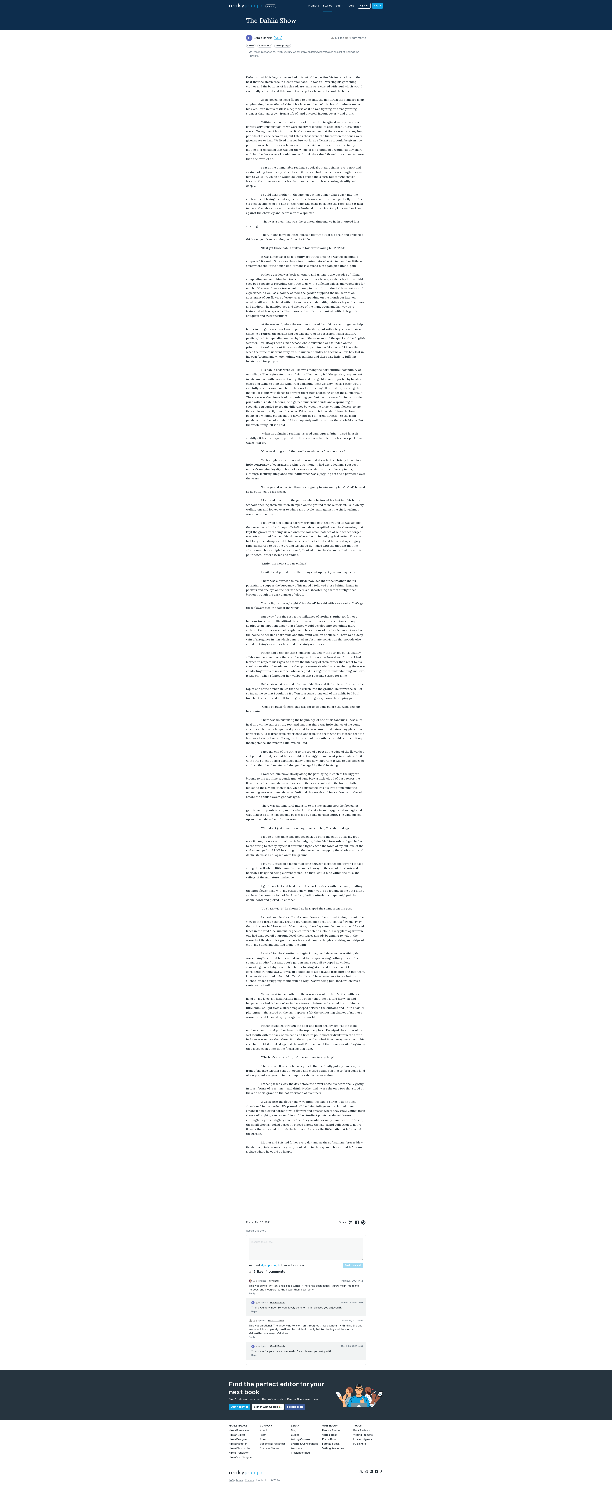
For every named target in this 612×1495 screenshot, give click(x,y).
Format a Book (330, 1443)
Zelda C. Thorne (276, 1320)
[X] (361, 1471)
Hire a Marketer (238, 1443)
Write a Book (329, 1434)
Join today (238, 1406)
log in (276, 1265)
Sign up (364, 5)
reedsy (246, 6)
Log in (377, 5)
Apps (269, 6)
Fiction (250, 46)
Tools (350, 5)
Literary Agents (362, 1439)
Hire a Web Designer (241, 1457)
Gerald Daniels (277, 1302)
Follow (278, 38)
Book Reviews (361, 1430)
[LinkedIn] (371, 1471)
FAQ (231, 1480)
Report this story (256, 1230)
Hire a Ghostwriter (240, 1448)
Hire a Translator (239, 1452)
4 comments (357, 38)
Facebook (293, 1406)
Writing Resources (333, 1448)
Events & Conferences (304, 1443)
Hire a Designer (238, 1439)
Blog (293, 1430)
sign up (265, 1265)
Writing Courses (300, 1439)
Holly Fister (273, 1280)
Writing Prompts (363, 1434)
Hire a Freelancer (239, 1430)
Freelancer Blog (300, 1452)
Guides (295, 1434)
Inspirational (265, 46)
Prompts (313, 5)
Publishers (359, 1443)
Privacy (249, 1480)
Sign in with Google (266, 1406)
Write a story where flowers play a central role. (304, 52)
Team (263, 1434)
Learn (339, 5)
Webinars (296, 1448)
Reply (252, 1293)
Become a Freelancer (272, 1443)
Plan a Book (329, 1439)
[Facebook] (376, 1471)
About (263, 1430)
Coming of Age (283, 46)
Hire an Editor (237, 1434)
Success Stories (269, 1448)
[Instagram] (366, 1471)
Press (263, 1439)
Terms (239, 1480)
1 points (262, 1280)
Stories (327, 5)
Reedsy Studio (331, 1430)
